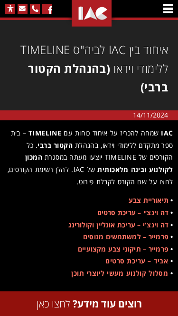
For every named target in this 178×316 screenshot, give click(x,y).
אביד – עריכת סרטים (136, 260)
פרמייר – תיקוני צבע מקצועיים (123, 248)
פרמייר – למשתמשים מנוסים (126, 236)
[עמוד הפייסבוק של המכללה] (47, 9)
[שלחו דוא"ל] (23, 9)
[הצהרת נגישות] (10, 9)
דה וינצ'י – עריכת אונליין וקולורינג (118, 224)
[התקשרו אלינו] (35, 9)
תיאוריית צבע (149, 200)
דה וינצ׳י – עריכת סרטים (133, 212)
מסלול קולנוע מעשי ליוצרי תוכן (119, 273)
